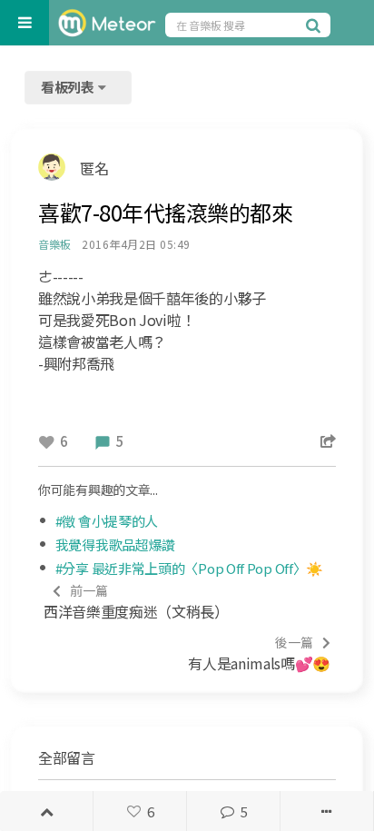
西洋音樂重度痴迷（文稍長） (136, 601)
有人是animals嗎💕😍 (259, 653)
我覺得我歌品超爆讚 (115, 544)
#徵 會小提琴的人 (106, 521)
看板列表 (69, 86)
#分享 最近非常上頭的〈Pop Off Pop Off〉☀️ (189, 568)
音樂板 (54, 244)
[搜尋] (316, 24)
